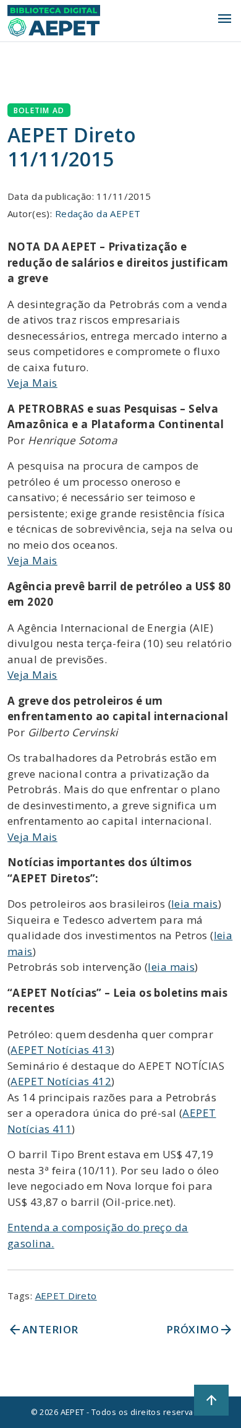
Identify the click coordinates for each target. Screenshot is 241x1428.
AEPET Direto (66, 1295)
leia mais (194, 904)
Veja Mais (32, 383)
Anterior (42, 1330)
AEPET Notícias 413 (61, 1050)
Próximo (200, 1330)
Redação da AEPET (98, 213)
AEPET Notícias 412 (61, 1081)
